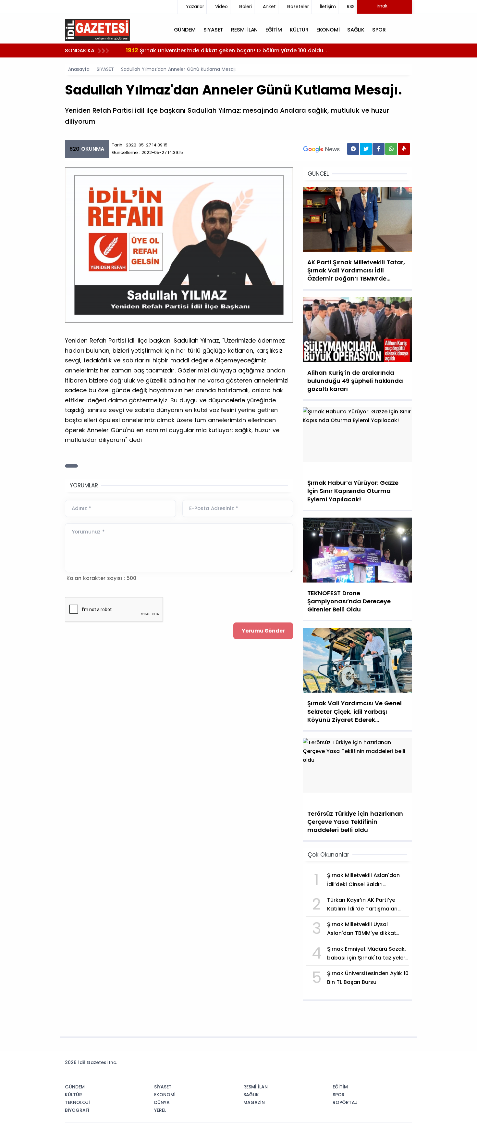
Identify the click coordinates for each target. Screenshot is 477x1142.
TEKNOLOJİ (77, 1102)
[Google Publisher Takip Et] (321, 149)
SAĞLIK (251, 1094)
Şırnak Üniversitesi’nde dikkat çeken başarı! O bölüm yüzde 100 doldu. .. (227, 50)
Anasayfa (79, 69)
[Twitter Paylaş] (366, 149)
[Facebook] (375, 1064)
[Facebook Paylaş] (379, 149)
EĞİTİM (340, 1087)
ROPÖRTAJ (345, 1102)
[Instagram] (385, 1064)
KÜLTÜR (73, 1094)
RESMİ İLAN (255, 1087)
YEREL (160, 1110)
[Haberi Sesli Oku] (404, 149)
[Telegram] (405, 1064)
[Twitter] (366, 1064)
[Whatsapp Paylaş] (391, 149)
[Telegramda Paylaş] (353, 149)
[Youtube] (395, 1064)
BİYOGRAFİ (77, 1110)
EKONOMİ (165, 1094)
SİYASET (105, 69)
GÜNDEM (75, 1087)
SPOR (339, 1094)
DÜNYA (162, 1102)
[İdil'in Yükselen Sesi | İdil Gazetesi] (97, 29)
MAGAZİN (254, 1102)
